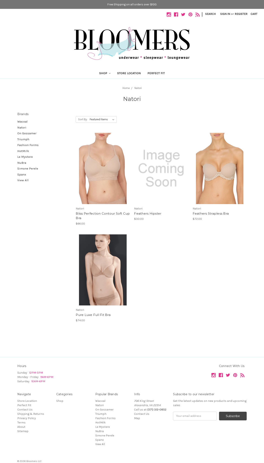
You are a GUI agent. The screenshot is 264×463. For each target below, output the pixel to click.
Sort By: (82, 119)
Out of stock (161, 175)
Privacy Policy (26, 418)
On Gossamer (27, 133)
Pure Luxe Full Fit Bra (93, 315)
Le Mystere (25, 157)
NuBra (21, 163)
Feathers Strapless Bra (211, 213)
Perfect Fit (156, 73)
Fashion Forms (28, 145)
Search (210, 14)
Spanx (21, 174)
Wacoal (22, 121)
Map (137, 418)
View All (23, 180)
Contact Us (25, 409)
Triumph (23, 139)
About (21, 427)
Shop (103, 73)
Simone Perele (27, 168)
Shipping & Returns (30, 414)
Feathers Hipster (147, 213)
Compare (101, 168)
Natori (21, 127)
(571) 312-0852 (156, 409)
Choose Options (103, 175)
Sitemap (22, 431)
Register (241, 14)
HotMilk (23, 151)
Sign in (225, 14)
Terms (21, 422)
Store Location (129, 73)
